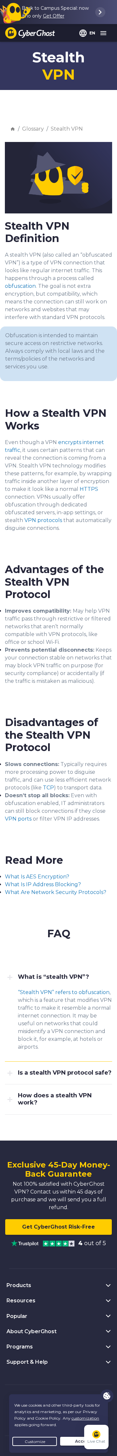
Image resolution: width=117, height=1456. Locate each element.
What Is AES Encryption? (37, 877)
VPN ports (18, 819)
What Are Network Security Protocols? (55, 892)
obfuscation (20, 286)
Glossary (33, 129)
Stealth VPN (67, 129)
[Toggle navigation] (104, 33)
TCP (48, 788)
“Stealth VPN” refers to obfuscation (64, 992)
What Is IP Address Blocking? (43, 884)
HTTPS (89, 489)
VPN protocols (43, 520)
